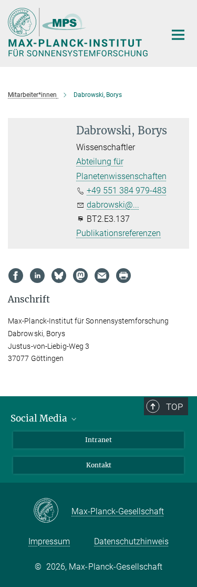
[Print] (123, 275)
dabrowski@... (113, 205)
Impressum (49, 541)
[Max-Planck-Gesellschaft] (52, 511)
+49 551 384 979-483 (127, 190)
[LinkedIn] (37, 275)
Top (174, 407)
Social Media (40, 418)
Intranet (98, 440)
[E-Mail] (102, 275)
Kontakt (98, 465)
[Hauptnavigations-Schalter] (178, 34)
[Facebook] (16, 275)
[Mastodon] (80, 275)
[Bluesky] (59, 275)
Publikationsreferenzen (118, 233)
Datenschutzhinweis (131, 541)
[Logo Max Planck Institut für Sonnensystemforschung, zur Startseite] (79, 32)
